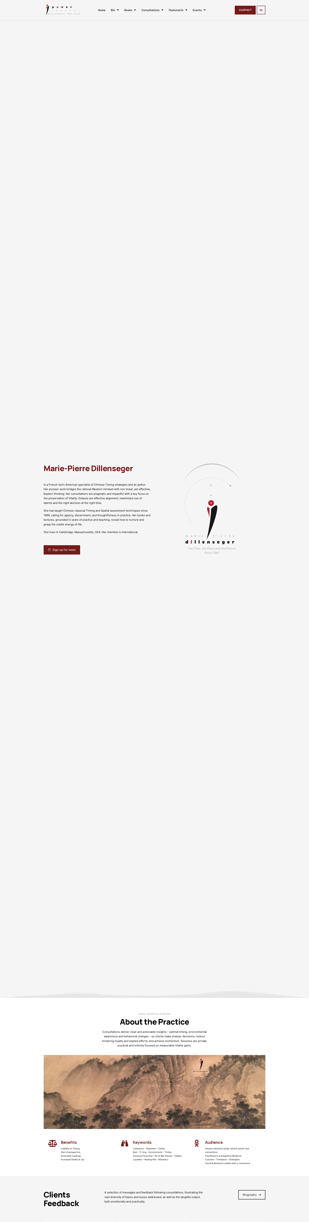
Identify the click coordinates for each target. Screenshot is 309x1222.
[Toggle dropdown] (118, 10)
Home (102, 10)
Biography (250, 1194)
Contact (245, 9)
